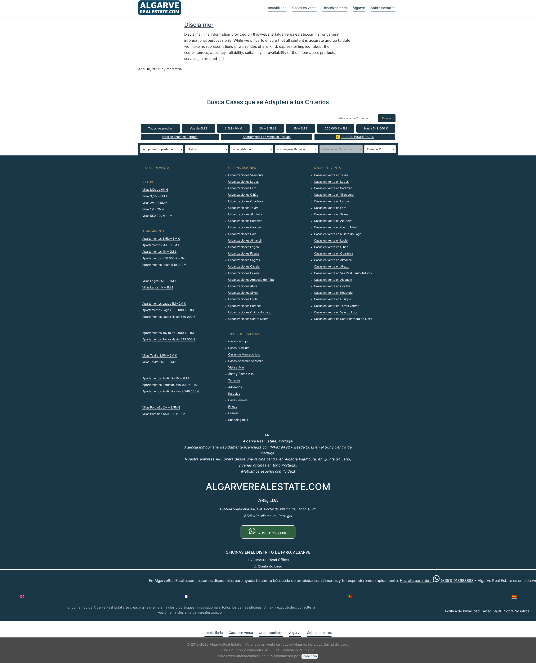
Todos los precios (160, 128)
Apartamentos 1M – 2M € (159, 251)
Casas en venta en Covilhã (332, 286)
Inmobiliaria (277, 8)
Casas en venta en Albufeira (333, 220)
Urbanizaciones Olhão (243, 194)
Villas (147, 182)
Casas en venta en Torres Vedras (336, 306)
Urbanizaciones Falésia (244, 273)
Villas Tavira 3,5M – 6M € (159, 355)
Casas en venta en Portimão (333, 188)
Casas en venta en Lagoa (331, 201)
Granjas (233, 413)
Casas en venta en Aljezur (331, 266)
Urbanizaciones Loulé (243, 299)
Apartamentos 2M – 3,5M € (161, 245)
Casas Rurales (237, 400)
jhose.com (310, 656)
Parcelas (234, 393)
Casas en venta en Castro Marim (336, 227)
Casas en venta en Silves (331, 214)
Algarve (359, 8)
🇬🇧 (21, 596)
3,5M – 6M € (233, 128)
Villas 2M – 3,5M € (154, 202)
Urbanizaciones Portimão (245, 220)
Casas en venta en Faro (330, 207)
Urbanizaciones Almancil (245, 240)
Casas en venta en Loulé (331, 240)
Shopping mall (238, 419)
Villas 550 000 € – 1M (157, 215)
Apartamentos (155, 231)
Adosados (235, 387)
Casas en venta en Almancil (333, 260)
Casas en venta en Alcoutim (333, 279)
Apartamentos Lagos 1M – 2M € (164, 303)
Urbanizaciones (334, 8)
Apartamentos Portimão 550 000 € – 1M (169, 384)
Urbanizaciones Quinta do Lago (249, 312)
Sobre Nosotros (516, 611)
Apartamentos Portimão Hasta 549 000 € (170, 391)
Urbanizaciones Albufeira (245, 214)
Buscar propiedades (357, 136)
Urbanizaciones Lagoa (243, 247)
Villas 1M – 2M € (153, 209)
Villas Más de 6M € (155, 189)
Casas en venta (304, 8)
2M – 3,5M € (267, 128)
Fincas (232, 406)
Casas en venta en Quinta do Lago (337, 234)
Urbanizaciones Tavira (243, 207)
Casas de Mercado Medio (245, 361)
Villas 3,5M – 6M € (155, 196)
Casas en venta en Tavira (331, 175)
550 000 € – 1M (336, 128)
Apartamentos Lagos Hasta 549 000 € (168, 316)
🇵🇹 (350, 596)
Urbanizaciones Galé (242, 234)
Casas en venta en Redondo (333, 292)
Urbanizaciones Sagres (244, 260)
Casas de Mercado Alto (244, 354)
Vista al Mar (236, 367)
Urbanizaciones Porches (244, 306)
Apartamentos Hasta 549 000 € (164, 264)
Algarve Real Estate (259, 441)
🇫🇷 (186, 596)
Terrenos (234, 380)
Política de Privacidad (462, 611)
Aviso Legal (492, 611)
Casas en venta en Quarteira (333, 253)
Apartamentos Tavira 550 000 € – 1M (168, 333)
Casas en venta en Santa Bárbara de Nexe (343, 319)
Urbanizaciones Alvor (242, 286)
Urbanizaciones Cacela (244, 266)
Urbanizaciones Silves (243, 292)
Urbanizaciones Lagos (243, 181)
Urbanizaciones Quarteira (245, 201)
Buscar (386, 118)
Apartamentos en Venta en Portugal (267, 136)
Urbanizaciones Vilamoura (246, 175)
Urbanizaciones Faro (242, 188)
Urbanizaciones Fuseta (243, 253)
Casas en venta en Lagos (331, 181)
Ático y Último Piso (241, 374)
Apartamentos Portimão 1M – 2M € (165, 378)
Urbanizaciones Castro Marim (248, 319)
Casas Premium (238, 348)
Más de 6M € (198, 128)
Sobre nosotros (383, 8)
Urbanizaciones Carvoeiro (245, 227)
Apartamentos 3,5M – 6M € (161, 238)
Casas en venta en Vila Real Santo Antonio (343, 273)
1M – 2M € (301, 128)
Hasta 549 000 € (376, 128)
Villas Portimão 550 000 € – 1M (163, 414)
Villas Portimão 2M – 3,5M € (161, 407)
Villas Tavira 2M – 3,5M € (159, 362)
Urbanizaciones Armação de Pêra (251, 279)
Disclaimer (199, 24)
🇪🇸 (514, 596)
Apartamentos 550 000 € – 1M (163, 258)
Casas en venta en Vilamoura (334, 194)
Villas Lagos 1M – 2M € (157, 287)
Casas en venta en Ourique (332, 299)
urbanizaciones (242, 167)
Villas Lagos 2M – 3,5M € (159, 281)
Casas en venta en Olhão (331, 247)
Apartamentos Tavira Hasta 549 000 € (168, 339)
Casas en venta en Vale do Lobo (336, 312)
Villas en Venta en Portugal (180, 136)
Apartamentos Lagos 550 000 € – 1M (168, 310)
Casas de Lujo (237, 341)
